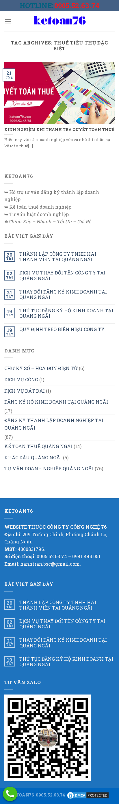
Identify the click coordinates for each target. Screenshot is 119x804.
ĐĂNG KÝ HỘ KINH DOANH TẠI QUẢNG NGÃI (56, 402)
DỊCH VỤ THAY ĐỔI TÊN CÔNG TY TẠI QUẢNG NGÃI (62, 275)
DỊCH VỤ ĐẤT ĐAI (24, 391)
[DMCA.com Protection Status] (87, 795)
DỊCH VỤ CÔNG (21, 379)
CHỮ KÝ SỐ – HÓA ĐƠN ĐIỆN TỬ (41, 368)
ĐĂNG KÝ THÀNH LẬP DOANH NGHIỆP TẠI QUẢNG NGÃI (53, 424)
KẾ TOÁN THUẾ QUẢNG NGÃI (38, 446)
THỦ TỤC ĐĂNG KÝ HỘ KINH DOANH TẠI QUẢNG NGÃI (66, 313)
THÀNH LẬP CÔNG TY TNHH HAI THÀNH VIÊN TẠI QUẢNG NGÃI (57, 256)
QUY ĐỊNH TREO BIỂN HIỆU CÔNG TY (62, 329)
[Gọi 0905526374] (10, 794)
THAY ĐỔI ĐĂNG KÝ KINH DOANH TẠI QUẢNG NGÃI (63, 294)
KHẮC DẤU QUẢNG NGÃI (33, 457)
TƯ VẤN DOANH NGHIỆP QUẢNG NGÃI (49, 468)
